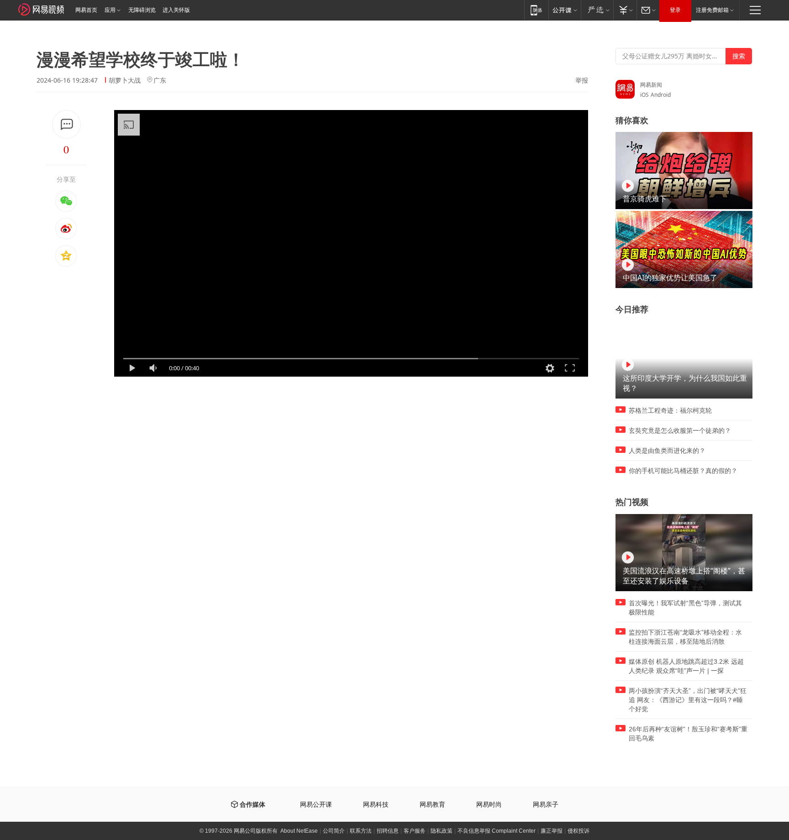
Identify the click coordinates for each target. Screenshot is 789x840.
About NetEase (299, 831)
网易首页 (86, 10)
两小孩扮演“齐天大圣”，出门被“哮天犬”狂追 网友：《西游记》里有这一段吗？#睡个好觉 (688, 700)
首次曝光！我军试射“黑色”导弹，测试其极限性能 (685, 607)
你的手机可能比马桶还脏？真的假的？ (683, 470)
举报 (581, 80)
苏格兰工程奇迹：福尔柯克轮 (670, 410)
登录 (675, 10)
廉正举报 (552, 831)
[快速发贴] (66, 124)
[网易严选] (597, 10)
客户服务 (415, 831)
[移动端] (536, 10)
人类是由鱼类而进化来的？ (667, 450)
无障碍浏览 (142, 10)
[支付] (624, 10)
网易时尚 (489, 804)
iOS (644, 95)
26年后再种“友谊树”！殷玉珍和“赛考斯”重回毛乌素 (688, 733)
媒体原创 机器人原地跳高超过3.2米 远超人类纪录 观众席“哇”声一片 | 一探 (686, 666)
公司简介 (334, 831)
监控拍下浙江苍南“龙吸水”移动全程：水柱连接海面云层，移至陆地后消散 (685, 637)
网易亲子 (545, 804)
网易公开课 (316, 804)
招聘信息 (388, 831)
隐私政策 (441, 831)
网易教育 (432, 804)
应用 (110, 10)
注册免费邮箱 (712, 10)
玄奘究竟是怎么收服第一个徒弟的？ (680, 430)
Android (661, 95)
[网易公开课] (564, 10)
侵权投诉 (578, 831)
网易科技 (376, 804)
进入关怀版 (176, 10)
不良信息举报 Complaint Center (497, 831)
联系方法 (361, 831)
